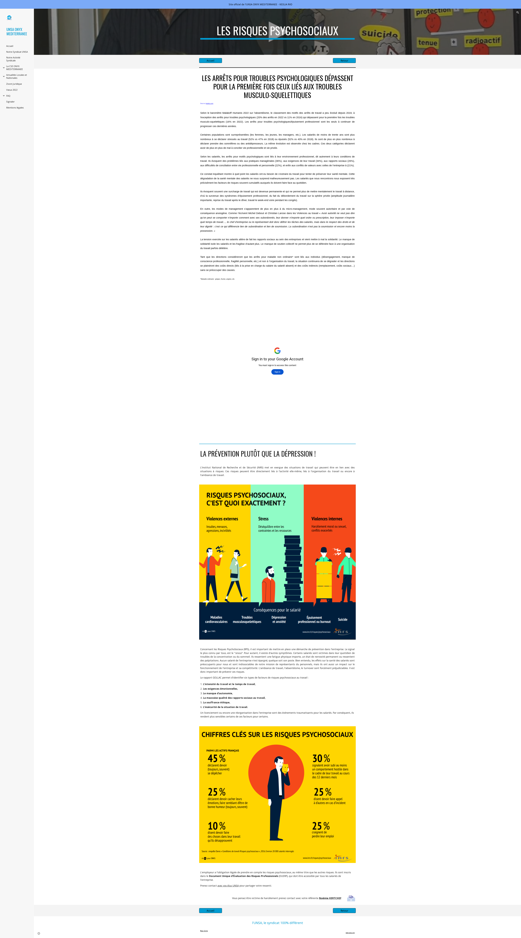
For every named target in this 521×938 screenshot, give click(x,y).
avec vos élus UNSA (228, 885)
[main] (277, 32)
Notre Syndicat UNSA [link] (17, 51)
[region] (260, 4)
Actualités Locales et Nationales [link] (16, 76)
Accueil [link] (9, 46)
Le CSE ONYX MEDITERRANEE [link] (14, 68)
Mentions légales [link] (15, 107)
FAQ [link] (8, 95)
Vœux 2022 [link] (12, 89)
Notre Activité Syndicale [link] (13, 59)
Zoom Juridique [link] (14, 83)
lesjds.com (209, 103)
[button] (517, 12)
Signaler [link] (10, 101)
